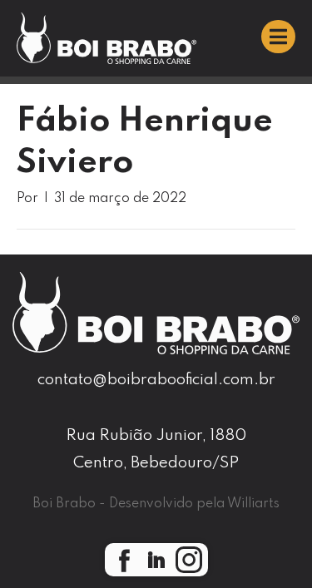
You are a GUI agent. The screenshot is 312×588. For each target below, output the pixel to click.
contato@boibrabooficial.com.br (156, 380)
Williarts (253, 504)
